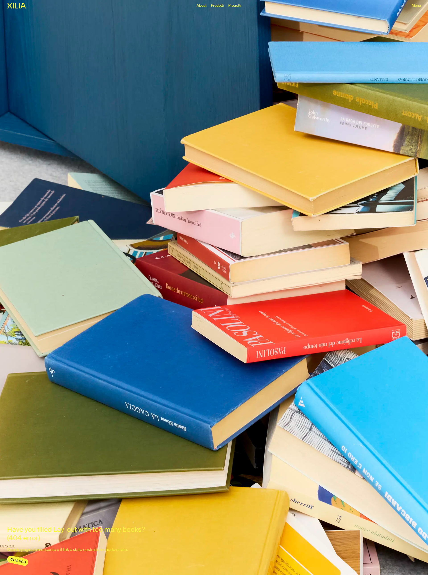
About (201, 5)
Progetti (234, 5)
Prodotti (217, 5)
